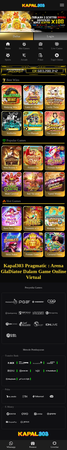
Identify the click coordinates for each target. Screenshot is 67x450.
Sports (8, 60)
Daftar (16, 36)
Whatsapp (11, 447)
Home (8, 48)
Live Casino (56, 48)
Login (50, 36)
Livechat (55, 447)
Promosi (33, 447)
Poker (40, 60)
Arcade (24, 60)
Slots (40, 48)
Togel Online (57, 60)
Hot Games (24, 48)
